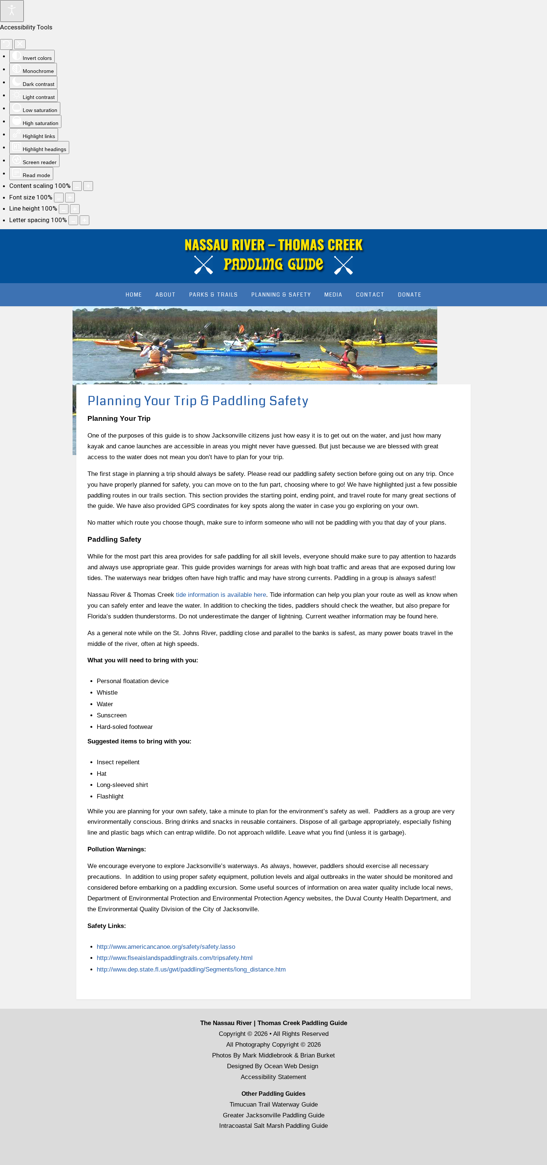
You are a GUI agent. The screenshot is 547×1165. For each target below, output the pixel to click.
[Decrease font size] (59, 197)
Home (134, 294)
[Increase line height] (75, 209)
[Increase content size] (88, 186)
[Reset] (6, 44)
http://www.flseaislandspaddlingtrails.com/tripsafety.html (175, 957)
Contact (370, 294)
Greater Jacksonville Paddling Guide (273, 1115)
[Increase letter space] (84, 220)
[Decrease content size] (77, 186)
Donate (410, 294)
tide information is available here (221, 594)
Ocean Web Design (291, 1066)
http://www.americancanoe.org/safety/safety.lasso (166, 946)
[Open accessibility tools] (12, 11)
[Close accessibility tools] (20, 44)
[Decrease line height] (63, 209)
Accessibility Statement (273, 1077)
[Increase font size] (70, 197)
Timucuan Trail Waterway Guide (274, 1104)
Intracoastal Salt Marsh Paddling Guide (273, 1125)
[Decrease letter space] (73, 220)
